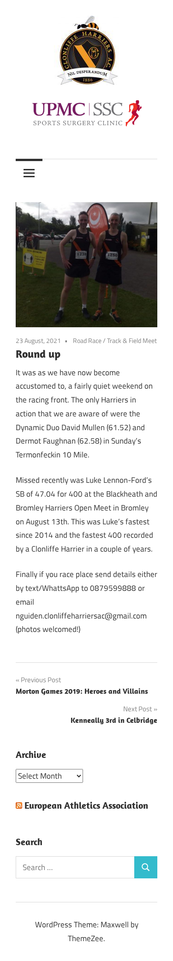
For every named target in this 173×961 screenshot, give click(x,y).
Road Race (87, 340)
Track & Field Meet (132, 340)
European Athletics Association (86, 805)
